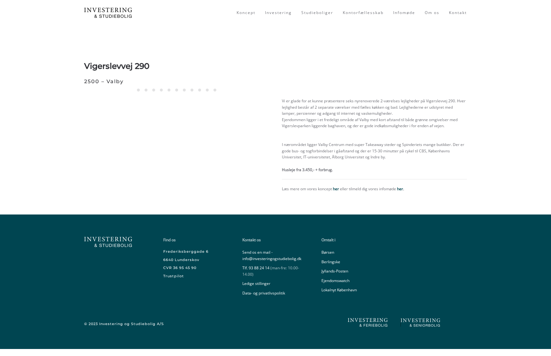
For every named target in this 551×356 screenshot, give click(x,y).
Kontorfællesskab (363, 12)
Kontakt (458, 12)
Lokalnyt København (339, 290)
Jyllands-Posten (334, 271)
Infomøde (404, 12)
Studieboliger (317, 12)
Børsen (327, 252)
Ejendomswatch (335, 280)
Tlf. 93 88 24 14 (255, 268)
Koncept (246, 12)
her (336, 189)
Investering (278, 12)
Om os (432, 12)
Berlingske (330, 262)
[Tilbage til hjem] (109, 12)
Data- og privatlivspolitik (263, 293)
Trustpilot (173, 276)
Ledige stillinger (256, 283)
